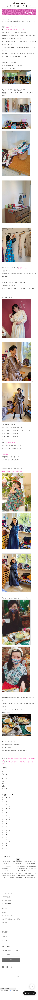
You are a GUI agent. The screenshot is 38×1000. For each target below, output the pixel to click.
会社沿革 (5, 922)
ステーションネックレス (25, 865)
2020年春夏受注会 (22, 866)
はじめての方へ (7, 893)
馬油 (12, 861)
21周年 (17, 865)
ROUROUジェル (7, 872)
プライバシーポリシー (9, 916)
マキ (3, 783)
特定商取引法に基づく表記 (11, 919)
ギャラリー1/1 (20, 29)
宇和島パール (5, 868)
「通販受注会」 (6, 454)
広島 (7, 29)
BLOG (4, 778)
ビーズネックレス (6, 861)
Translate (15, 990)
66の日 (11, 877)
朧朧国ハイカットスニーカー (26, 268)
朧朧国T (9, 866)
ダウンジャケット (16, 872)
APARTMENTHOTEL (24, 868)
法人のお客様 (6, 903)
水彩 (8, 875)
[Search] (27, 6)
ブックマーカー (25, 863)
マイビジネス (28, 873)
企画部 (10, 863)
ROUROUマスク (8, 879)
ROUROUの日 (21, 875)
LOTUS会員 (6, 897)
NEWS (4, 768)
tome (7, 27)
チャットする (30, 993)
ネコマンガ (5, 786)
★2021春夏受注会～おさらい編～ (12, 471)
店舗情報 (5, 912)
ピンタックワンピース (13, 868)
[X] (15, 6)
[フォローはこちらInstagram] (11, 968)
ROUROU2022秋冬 (22, 870)
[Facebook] (8, 6)
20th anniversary (25, 872)
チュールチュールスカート (10, 870)
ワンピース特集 (17, 873)
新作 (3, 771)
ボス (3, 781)
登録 (11, 959)
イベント (4, 773)
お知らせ (4, 774)
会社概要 (5, 932)
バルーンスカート (30, 875)
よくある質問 (6, 900)
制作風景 (4, 788)
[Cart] (30, 6)
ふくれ (22, 873)
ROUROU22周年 (28, 861)
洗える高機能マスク (31, 866)
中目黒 (16, 877)
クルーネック (12, 865)
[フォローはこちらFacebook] (3, 968)
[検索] (32, 986)
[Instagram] (11, 6)
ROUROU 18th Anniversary (26, 877)
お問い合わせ (6, 936)
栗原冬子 (6, 865)
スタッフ (4, 785)
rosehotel (14, 866)
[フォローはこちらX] (7, 968)
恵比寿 (4, 875)
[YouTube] (18, 6)
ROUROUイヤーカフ (18, 861)
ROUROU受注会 (14, 875)
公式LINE (5, 940)
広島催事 (12, 29)
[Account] (23, 6)
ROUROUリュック (16, 863)
